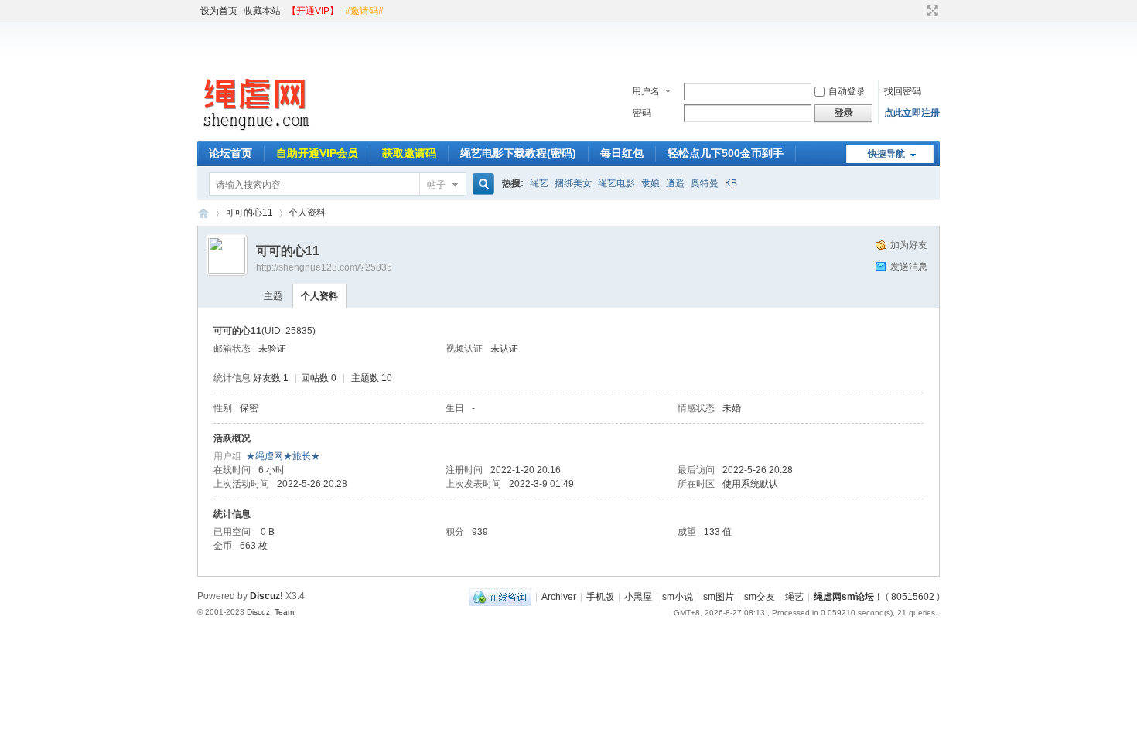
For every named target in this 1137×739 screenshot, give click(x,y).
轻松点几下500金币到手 (726, 153)
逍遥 (675, 183)
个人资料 (319, 296)
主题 (273, 296)
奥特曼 (705, 183)
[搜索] (481, 184)
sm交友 (759, 596)
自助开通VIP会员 (317, 153)
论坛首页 (230, 153)
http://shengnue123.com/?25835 (324, 267)
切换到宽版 (931, 11)
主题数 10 (371, 378)
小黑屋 (638, 596)
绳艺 (539, 183)
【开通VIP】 (313, 10)
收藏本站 (262, 10)
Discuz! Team (270, 612)
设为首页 (218, 10)
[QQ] (500, 596)
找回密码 (902, 91)
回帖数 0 (318, 378)
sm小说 (677, 596)
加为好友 (908, 245)
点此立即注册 (912, 112)
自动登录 (847, 91)
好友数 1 (271, 378)
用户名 (646, 91)
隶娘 (650, 183)
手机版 (600, 596)
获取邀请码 (409, 153)
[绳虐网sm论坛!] (255, 131)
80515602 (912, 596)
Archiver (558, 596)
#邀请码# (364, 10)
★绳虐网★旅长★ (283, 456)
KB (731, 183)
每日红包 (622, 153)
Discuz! (266, 596)
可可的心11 (249, 212)
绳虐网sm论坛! (203, 213)
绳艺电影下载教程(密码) (518, 153)
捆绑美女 (573, 183)
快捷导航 (886, 153)
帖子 (436, 184)
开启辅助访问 (918, 11)
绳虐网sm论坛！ (848, 596)
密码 (642, 112)
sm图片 (718, 596)
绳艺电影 (616, 183)
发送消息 (908, 266)
